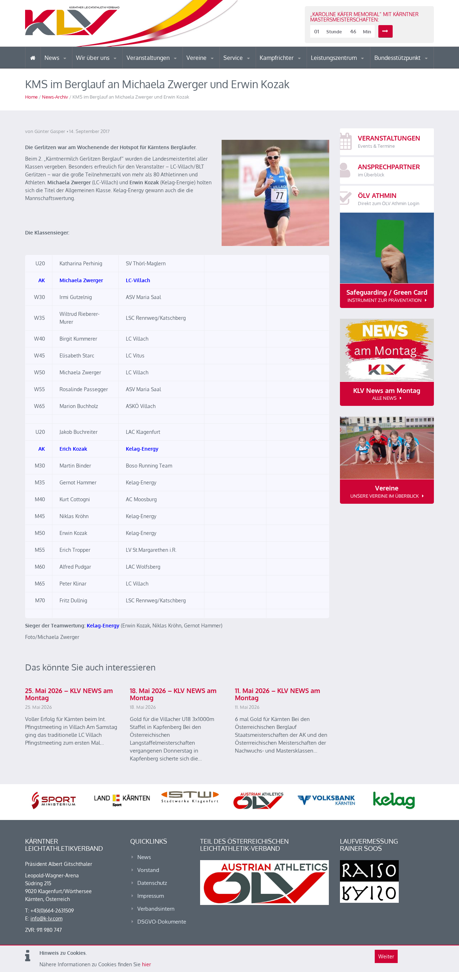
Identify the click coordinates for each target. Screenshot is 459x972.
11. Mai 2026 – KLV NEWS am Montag (277, 694)
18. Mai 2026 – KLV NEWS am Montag (173, 694)
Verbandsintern (156, 908)
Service (233, 57)
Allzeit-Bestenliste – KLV (251, 65)
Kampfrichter (277, 57)
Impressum (150, 895)
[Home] (33, 57)
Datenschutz (152, 882)
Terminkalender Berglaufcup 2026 (158, 67)
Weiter (386, 956)
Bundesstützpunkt (398, 57)
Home (31, 97)
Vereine (197, 57)
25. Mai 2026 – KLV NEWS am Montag (69, 694)
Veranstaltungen (149, 57)
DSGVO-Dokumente (161, 921)
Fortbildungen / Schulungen (291, 67)
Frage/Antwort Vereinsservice (217, 67)
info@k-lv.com (46, 918)
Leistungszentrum (334, 57)
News (52, 57)
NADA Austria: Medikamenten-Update (105, 65)
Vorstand (107, 67)
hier (146, 964)
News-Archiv (55, 97)
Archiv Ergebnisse (254, 67)
